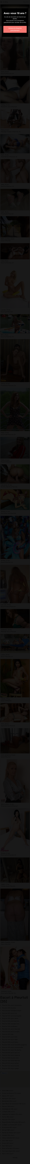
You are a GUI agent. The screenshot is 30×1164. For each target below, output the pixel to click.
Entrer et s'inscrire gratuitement (15, 29)
